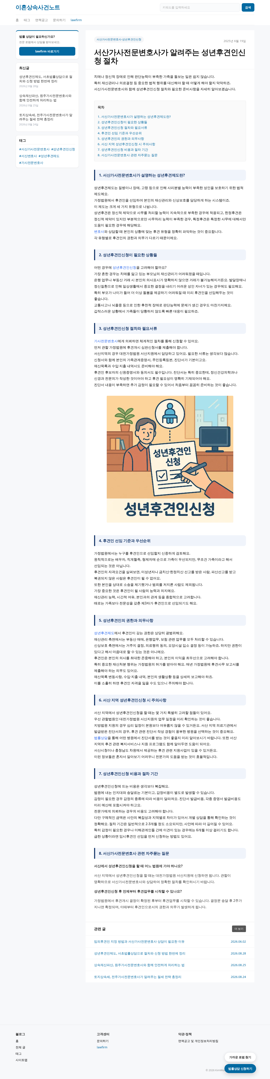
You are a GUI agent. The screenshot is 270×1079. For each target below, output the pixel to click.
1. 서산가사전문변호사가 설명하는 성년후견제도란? (134, 116)
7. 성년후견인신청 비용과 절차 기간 (123, 149)
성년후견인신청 (124, 267)
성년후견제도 (104, 633)
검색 (248, 7)
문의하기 (59, 20)
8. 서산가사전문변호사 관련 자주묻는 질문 (128, 155)
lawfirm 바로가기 (47, 51)
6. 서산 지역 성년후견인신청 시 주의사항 (126, 144)
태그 (27, 20)
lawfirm (76, 20)
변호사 (99, 231)
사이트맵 (21, 1060)
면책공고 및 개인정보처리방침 (198, 1041)
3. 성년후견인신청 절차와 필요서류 (122, 127)
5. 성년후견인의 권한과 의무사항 (121, 138)
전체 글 (20, 1047)
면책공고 (41, 20)
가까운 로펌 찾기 (240, 1057)
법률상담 (101, 737)
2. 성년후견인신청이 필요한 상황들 (122, 122)
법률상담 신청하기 (240, 1069)
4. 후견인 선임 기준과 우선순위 (120, 133)
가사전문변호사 (106, 341)
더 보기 (239, 929)
